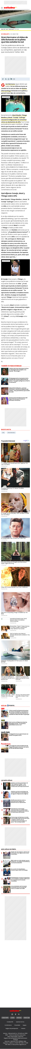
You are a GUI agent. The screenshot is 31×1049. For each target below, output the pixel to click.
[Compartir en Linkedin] (11, 79)
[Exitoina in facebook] (15, 1014)
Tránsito (23, 1028)
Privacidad (17, 1025)
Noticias (19, 1017)
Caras (12, 1017)
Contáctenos (8, 1025)
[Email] (14, 79)
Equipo (24, 1025)
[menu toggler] (2, 7)
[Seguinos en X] (19, 1014)
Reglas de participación (12, 1028)
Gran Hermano (11, 432)
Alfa (3, 432)
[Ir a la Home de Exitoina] (10, 8)
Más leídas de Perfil (8, 849)
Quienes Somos (20, 1022)
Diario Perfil (5, 1017)
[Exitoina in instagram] (12, 1014)
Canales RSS (10, 1022)
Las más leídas (6, 780)
